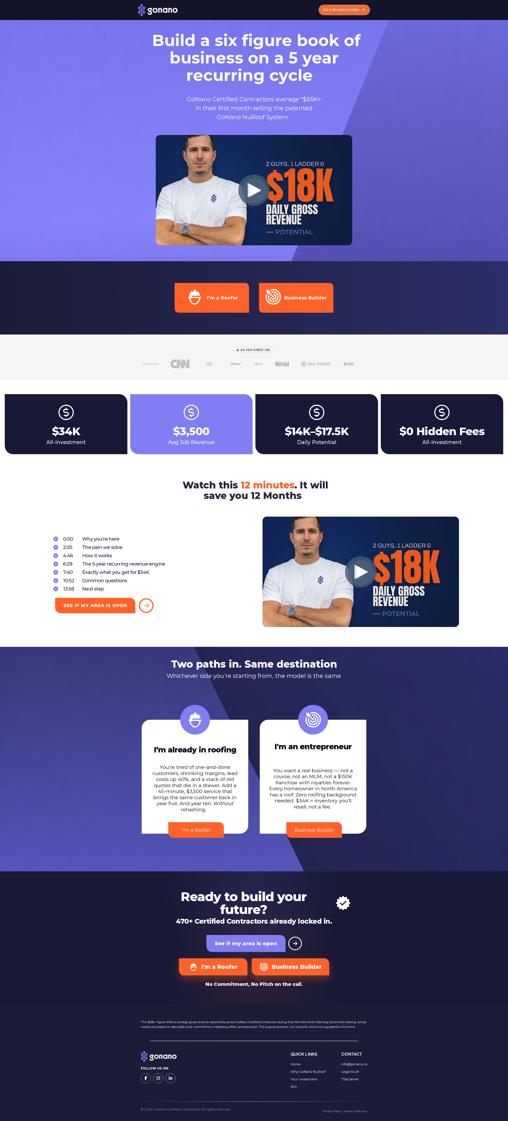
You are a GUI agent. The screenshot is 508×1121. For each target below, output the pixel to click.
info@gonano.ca (354, 1064)
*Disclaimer (350, 1079)
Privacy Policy (332, 1111)
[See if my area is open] (295, 943)
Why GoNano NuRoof (308, 1072)
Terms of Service (355, 1111)
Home (295, 1064)
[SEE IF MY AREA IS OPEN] (146, 605)
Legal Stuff (350, 1072)
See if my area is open (246, 943)
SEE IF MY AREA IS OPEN (341, 10)
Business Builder (314, 830)
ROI (294, 1087)
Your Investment (304, 1079)
